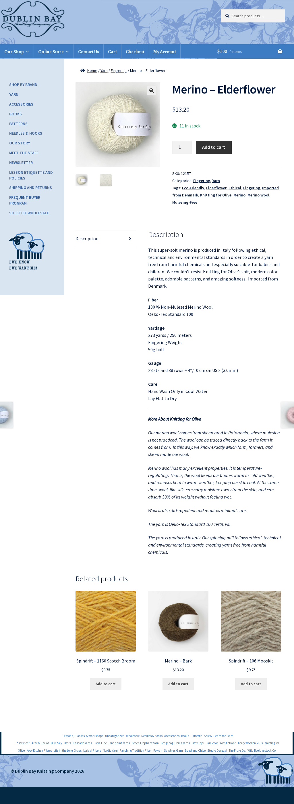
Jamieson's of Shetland (221, 743)
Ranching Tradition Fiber (135, 750)
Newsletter (21, 162)
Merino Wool (258, 195)
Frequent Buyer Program (24, 200)
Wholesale (133, 736)
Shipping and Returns (30, 187)
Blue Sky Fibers (61, 743)
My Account (164, 52)
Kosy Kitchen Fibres (39, 750)
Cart (112, 52)
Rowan (157, 750)
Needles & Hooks (25, 133)
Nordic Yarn (110, 750)
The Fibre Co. (237, 750)
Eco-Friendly (193, 187)
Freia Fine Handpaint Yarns (112, 743)
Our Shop (14, 52)
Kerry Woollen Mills (250, 743)
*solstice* (23, 743)
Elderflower (216, 187)
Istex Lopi (198, 743)
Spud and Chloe (195, 750)
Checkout (135, 52)
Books (15, 114)
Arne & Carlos (40, 743)
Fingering (119, 70)
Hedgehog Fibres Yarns (175, 743)
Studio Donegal (217, 750)
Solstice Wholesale (29, 212)
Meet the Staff (23, 152)
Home (92, 70)
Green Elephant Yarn (145, 743)
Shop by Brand (23, 84)
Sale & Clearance (215, 736)
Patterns (18, 123)
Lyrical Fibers (92, 750)
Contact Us (88, 52)
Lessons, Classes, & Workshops (83, 736)
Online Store (51, 52)
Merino (239, 195)
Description (87, 238)
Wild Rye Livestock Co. (261, 750)
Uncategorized (114, 736)
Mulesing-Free (184, 202)
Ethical (235, 187)
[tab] (106, 238)
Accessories (21, 104)
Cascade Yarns (82, 743)
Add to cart (213, 147)
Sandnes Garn (173, 750)
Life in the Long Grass (68, 750)
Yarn (104, 70)
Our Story (19, 143)
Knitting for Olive (215, 195)
